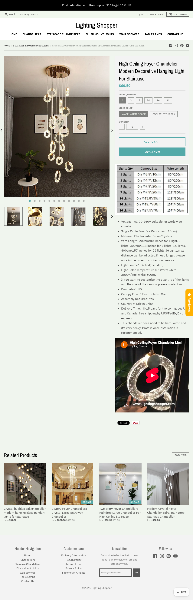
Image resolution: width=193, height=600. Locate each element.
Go (136, 572)
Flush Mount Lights (27, 568)
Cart (180, 14)
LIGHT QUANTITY (127, 94)
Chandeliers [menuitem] (32, 34)
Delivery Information (73, 555)
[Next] (112, 130)
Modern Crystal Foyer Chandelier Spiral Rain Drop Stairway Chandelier (166, 512)
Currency (24, 14)
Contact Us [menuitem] (175, 34)
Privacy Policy (73, 568)
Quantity (124, 121)
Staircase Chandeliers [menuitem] (63, 34)
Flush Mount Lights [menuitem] (100, 34)
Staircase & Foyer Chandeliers (31, 45)
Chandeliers (28, 559)
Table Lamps (27, 576)
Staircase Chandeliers (28, 564)
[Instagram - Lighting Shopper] (176, 45)
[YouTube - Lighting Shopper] (187, 45)
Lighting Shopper (96, 25)
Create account (155, 14)
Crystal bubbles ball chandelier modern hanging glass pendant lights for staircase (25, 512)
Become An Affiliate (73, 572)
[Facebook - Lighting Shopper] (170, 45)
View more (181, 454)
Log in (140, 14)
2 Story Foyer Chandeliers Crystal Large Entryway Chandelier (69, 512)
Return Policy (73, 559)
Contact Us (27, 581)
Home (7, 45)
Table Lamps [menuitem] (153, 34)
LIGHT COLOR (125, 108)
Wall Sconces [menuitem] (129, 34)
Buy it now (152, 152)
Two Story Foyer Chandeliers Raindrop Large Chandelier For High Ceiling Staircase (120, 512)
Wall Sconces (27, 572)
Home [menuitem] (13, 34)
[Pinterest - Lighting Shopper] (182, 45)
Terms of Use (73, 564)
